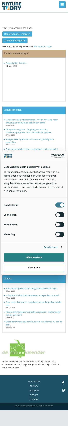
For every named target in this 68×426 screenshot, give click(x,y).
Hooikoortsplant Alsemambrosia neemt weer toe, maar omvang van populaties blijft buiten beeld (32, 121)
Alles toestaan (34, 257)
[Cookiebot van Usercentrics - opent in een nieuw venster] (50, 156)
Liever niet (34, 267)
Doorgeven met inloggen (17, 33)
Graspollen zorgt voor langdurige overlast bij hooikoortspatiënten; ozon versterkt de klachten (29, 131)
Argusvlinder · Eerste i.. (16, 62)
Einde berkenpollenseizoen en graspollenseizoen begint (32, 149)
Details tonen (50, 247)
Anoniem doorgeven (15, 40)
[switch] (59, 214)
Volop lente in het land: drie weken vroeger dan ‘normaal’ (32, 295)
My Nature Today (43, 46)
